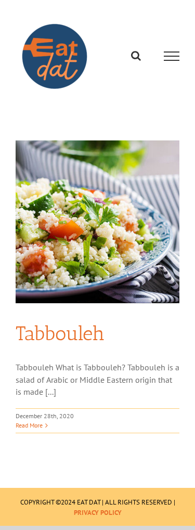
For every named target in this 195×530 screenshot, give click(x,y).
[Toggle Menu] (171, 56)
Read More (29, 425)
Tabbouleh (60, 333)
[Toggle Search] (136, 55)
